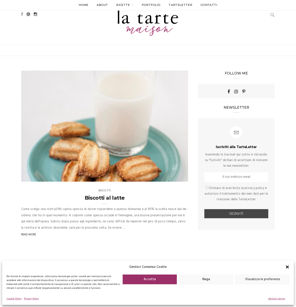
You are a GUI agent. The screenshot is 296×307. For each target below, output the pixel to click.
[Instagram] (236, 91)
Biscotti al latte (105, 198)
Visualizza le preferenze (262, 279)
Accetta (150, 279)
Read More (28, 234)
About (102, 4)
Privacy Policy (31, 299)
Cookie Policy (14, 299)
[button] (287, 267)
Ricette (123, 4)
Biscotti (105, 190)
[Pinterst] (243, 91)
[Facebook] (229, 91)
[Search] (272, 15)
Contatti (208, 4)
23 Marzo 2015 (173, 177)
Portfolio (151, 4)
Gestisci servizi (276, 299)
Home (83, 4)
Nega (206, 279)
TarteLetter (180, 4)
